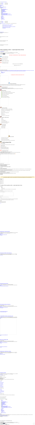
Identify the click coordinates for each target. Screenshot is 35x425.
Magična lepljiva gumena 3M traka (4, 283)
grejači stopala (18, 70)
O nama (1, 381)
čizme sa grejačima (14, 70)
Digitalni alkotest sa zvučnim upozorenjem (5, 231)
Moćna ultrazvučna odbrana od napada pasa (5, 304)
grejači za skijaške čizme (24, 70)
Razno (4, 23)
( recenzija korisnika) (2, 51)
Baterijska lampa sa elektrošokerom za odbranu (5, 351)
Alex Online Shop (11, 70)
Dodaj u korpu (1, 423)
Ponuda (2, 23)
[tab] (18, 72)
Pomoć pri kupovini (2, 382)
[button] (1, 233)
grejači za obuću (20, 70)
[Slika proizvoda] (7, 230)
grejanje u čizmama (32, 70)
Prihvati (6, 415)
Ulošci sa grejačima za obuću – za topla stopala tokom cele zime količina (7, 53)
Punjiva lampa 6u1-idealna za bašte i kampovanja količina (6, 254)
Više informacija (3, 415)
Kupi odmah (4, 423)
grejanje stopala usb (28, 70)
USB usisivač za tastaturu (3, 372)
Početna (1, 23)
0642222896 (2, 21)
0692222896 (2, 22)
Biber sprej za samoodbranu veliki (4, 339)
